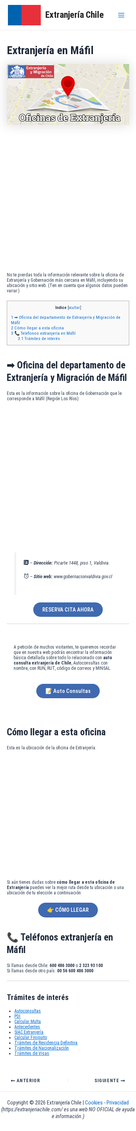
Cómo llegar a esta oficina (37, 328)
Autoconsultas (27, 1011)
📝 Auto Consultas (68, 691)
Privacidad (118, 1102)
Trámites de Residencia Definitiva (45, 1042)
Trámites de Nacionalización (41, 1048)
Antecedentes (27, 1027)
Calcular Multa (27, 1021)
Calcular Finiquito (30, 1037)
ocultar (74, 307)
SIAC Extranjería (28, 1032)
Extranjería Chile (74, 14)
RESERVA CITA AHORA (68, 609)
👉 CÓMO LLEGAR (68, 909)
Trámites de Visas (31, 1053)
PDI (17, 1016)
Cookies (94, 1102)
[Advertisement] (68, 200)
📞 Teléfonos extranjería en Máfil (43, 333)
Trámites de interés (39, 338)
